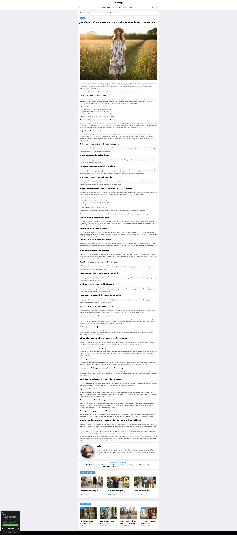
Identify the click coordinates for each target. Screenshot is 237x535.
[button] (10, 531)
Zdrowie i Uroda (110, 7)
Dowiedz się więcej (11, 522)
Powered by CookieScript (10, 532)
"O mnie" (102, 454)
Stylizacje (102, 7)
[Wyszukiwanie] (153, 7)
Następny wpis (123, 462)
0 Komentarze (103, 18)
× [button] (18, 511)
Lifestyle (125, 7)
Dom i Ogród (119, 7)
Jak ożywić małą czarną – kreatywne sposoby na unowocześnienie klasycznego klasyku (90, 491)
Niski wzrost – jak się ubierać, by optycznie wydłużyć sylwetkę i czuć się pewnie (107, 522)
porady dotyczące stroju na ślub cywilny (127, 92)
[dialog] (10, 522)
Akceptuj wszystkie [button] (10, 525)
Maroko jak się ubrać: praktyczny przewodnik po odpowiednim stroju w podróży (148, 522)
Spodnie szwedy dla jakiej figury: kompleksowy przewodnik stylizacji (142, 491)
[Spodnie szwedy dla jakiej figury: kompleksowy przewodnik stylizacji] (145, 482)
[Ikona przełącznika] (79, 7)
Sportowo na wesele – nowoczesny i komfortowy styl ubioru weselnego (88, 522)
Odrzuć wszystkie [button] (10, 528)
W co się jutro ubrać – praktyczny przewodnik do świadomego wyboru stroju (128, 522)
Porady (130, 7)
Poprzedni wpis (113, 462)
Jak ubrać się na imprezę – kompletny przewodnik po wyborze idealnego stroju (101, 465)
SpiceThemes (129, 533)
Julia (89, 18)
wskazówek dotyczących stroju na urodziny (110, 433)
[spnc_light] (157, 7)
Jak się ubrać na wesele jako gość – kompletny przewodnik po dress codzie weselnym (117, 491)
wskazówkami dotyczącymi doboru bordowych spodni (119, 214)
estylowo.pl (118, 2)
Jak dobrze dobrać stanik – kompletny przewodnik (134, 465)
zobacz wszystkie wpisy (103, 457)
